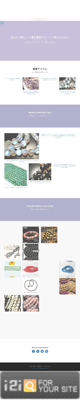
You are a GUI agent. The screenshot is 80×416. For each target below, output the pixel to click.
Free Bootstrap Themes (36, 368)
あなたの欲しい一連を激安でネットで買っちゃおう (40, 37)
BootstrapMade (45, 368)
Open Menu (2, 22)
